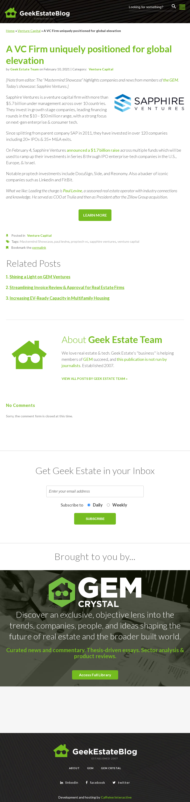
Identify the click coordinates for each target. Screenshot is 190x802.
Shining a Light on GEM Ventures (40, 276)
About (74, 768)
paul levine (62, 241)
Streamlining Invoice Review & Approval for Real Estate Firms (67, 287)
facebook (97, 782)
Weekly (119, 504)
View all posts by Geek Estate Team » (94, 379)
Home (10, 31)
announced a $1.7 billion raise (93, 150)
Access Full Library (95, 675)
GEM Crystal (111, 768)
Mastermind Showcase (36, 241)
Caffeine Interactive (116, 797)
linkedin (71, 782)
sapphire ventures (103, 241)
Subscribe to (72, 504)
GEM (88, 359)
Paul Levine (72, 190)
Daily (98, 504)
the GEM (170, 79)
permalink (39, 247)
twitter (123, 782)
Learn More (95, 215)
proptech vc (79, 241)
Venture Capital (29, 31)
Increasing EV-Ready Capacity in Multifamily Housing (60, 298)
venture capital (128, 241)
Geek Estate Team (24, 69)
